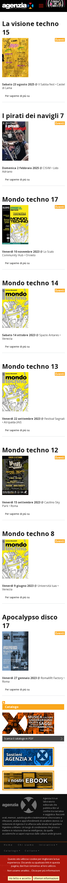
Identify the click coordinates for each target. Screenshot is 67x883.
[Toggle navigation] (41, 5)
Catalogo (11, 850)
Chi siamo (26, 844)
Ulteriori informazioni (46, 878)
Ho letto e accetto (20, 878)
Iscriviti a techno (3, 702)
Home (8, 844)
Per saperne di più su (17, 96)
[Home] (18, 6)
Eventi (59, 40)
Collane (31, 850)
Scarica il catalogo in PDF (18, 738)
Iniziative (47, 844)
